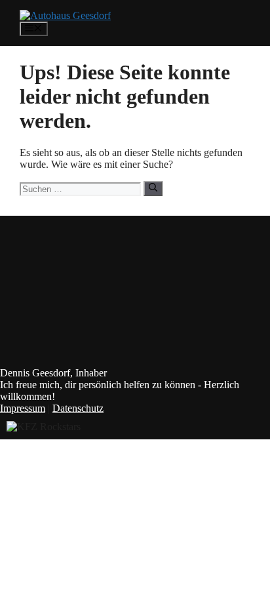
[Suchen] (153, 188)
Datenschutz (78, 408)
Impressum (22, 408)
